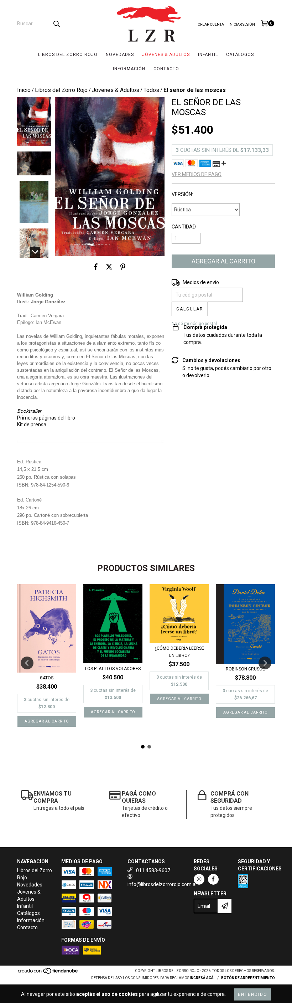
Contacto (166, 68)
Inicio (24, 90)
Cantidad (184, 227)
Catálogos (240, 54)
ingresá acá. (202, 978)
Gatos (46, 677)
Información (129, 68)
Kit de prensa (31, 424)
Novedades (120, 54)
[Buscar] (56, 23)
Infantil (208, 54)
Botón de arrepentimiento (248, 978)
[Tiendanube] (48, 973)
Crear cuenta (211, 24)
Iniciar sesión (242, 24)
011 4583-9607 (153, 870)
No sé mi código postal (194, 323)
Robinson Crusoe (245, 669)
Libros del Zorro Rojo (68, 54)
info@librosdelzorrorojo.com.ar (162, 884)
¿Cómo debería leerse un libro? (179, 652)
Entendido (252, 994)
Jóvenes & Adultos (166, 54)
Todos (151, 90)
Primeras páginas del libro (46, 418)
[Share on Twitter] (109, 266)
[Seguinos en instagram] (199, 879)
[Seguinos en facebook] (213, 879)
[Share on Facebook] (96, 266)
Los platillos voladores (113, 668)
